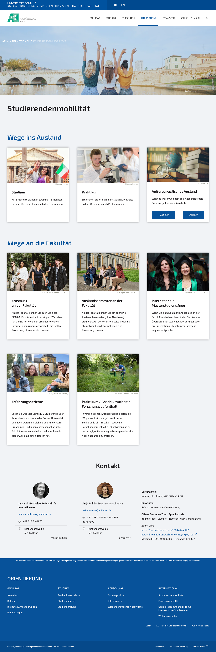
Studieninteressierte (69, 595)
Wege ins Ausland (34, 137)
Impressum (159, 647)
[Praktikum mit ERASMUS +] (108, 185)
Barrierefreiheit (199, 647)
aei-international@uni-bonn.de (35, 514)
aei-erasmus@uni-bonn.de (97, 510)
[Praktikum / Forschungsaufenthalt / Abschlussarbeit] (108, 399)
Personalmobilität (168, 601)
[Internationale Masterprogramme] (178, 296)
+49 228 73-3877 (32, 521)
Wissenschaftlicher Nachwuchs (125, 606)
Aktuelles (12, 595)
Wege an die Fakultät (39, 243)
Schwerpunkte (116, 595)
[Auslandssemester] (108, 296)
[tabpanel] (108, 60)
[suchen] (206, 20)
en (123, 5)
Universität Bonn (19, 3)
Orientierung (24, 578)
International (149, 18)
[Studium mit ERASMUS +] (38, 185)
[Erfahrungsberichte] (38, 399)
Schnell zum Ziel (190, 18)
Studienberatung (67, 606)
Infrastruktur (115, 601)
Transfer (169, 18)
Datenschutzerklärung (179, 647)
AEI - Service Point (200, 626)
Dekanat (11, 601)
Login (148, 626)
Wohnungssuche (167, 616)
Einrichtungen (14, 612)
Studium (111, 18)
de (116, 5)
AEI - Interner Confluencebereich (171, 626)
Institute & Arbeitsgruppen (22, 606)
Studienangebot (66, 601)
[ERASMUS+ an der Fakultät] (38, 296)
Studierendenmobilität (170, 595)
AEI (4, 41)
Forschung (128, 18)
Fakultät (94, 18)
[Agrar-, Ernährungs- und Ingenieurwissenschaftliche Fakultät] (21, 17)
